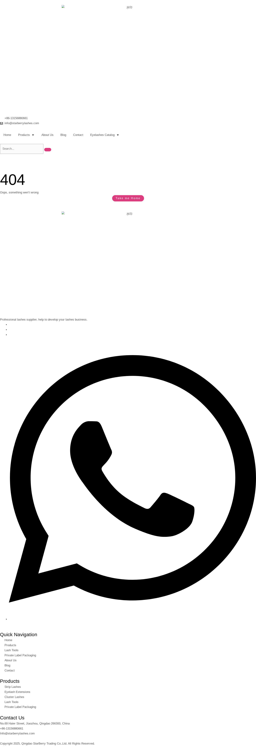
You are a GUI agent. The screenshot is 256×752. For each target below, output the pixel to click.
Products (24, 135)
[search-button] (47, 149)
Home (7, 135)
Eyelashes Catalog (102, 135)
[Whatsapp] (132, 619)
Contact (78, 135)
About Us (47, 135)
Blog (63, 135)
